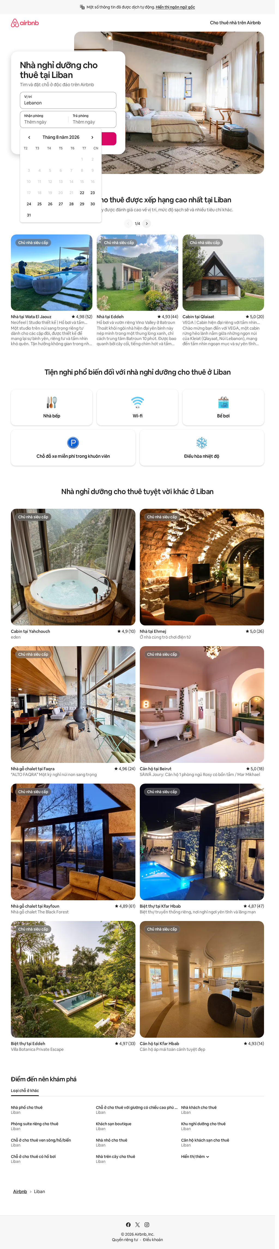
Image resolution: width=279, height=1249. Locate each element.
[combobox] (68, 103)
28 (71, 203)
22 (82, 192)
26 (50, 203)
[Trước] (128, 223)
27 (61, 203)
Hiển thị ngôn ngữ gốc (175, 7)
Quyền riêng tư (125, 1239)
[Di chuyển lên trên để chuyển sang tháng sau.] (92, 137)
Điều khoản (153, 1239)
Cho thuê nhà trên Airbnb (235, 23)
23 (92, 192)
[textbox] (44, 122)
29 (82, 203)
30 (92, 203)
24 (29, 203)
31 (29, 215)
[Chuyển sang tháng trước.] (29, 137)
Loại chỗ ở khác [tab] (25, 1090)
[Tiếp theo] (146, 223)
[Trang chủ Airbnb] (25, 22)
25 (39, 203)
